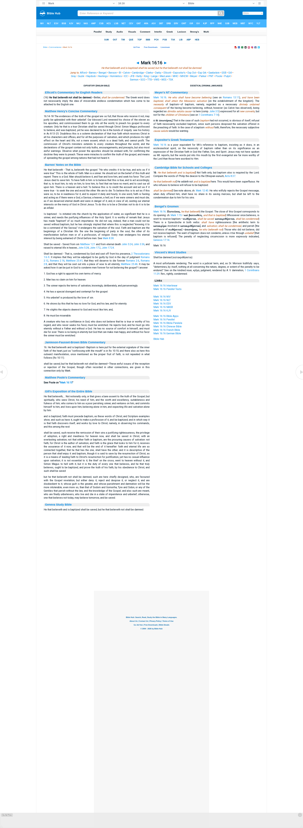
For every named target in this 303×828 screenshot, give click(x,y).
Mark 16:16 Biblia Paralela (167, 323)
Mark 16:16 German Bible (167, 333)
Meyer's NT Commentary (171, 92)
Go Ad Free (7, 815)
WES (163, 79)
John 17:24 (108, 247)
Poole (218, 76)
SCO (142, 79)
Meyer (193, 76)
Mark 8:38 (108, 238)
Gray (73, 76)
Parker (202, 76)
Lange (154, 76)
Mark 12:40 (202, 190)
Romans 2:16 (57, 260)
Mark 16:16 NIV (161, 296)
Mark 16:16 (159, 97)
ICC (126, 76)
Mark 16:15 (66, 382)
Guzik (81, 76)
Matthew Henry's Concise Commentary (71, 111)
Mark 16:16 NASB (163, 307)
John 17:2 (95, 247)
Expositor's (179, 72)
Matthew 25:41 (74, 260)
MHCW (184, 76)
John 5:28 (83, 247)
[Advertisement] (151, 571)
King (146, 76)
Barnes (93, 72)
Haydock (91, 76)
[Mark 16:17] (299, 379)
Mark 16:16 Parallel (164, 319)
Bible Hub (158, 338)
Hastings (103, 76)
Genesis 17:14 (161, 239)
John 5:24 (127, 244)
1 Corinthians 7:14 (208, 114)
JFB (132, 76)
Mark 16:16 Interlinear (165, 285)
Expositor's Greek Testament (174, 139)
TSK (171, 79)
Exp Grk (202, 72)
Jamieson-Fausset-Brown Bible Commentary (75, 342)
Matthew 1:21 (87, 244)
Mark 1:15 (176, 215)
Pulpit (227, 76)
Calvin (126, 72)
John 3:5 (214, 111)
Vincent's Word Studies (170, 252)
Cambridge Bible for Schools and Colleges (183, 167)
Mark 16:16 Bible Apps (165, 316)
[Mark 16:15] (4, 379)
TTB (149, 79)
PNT (210, 76)
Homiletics (116, 76)
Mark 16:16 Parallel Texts (167, 289)
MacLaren (165, 76)
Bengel (102, 72)
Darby (158, 72)
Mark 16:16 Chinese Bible (167, 326)
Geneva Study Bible (58, 504)
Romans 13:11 (231, 97)
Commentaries (55, 47)
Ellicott (167, 72)
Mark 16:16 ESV (162, 303)
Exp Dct (191, 72)
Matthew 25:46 (129, 264)
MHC (175, 76)
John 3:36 (139, 244)
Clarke (149, 72)
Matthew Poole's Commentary (65, 377)
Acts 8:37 (230, 176)
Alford (83, 72)
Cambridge (138, 72)
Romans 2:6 (132, 260)
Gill (230, 72)
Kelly (139, 76)
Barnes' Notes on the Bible (63, 164)
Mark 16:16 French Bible (166, 329)
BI (120, 72)
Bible (45, 47)
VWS (156, 79)
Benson (112, 72)
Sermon (134, 79)
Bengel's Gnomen (167, 206)
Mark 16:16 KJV (162, 310)
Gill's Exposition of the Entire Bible (68, 391)
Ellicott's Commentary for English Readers (73, 92)
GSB (224, 72)
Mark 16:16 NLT (162, 300)
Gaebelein (214, 72)
